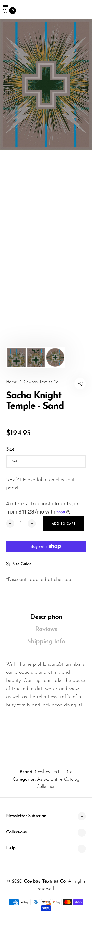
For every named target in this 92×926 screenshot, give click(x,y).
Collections (16, 832)
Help (10, 848)
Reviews (46, 629)
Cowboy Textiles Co (53, 772)
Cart (13, 10)
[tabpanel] (46, 84)
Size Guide (21, 564)
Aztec (42, 779)
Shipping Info (46, 641)
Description (46, 617)
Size (10, 449)
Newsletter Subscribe (26, 816)
